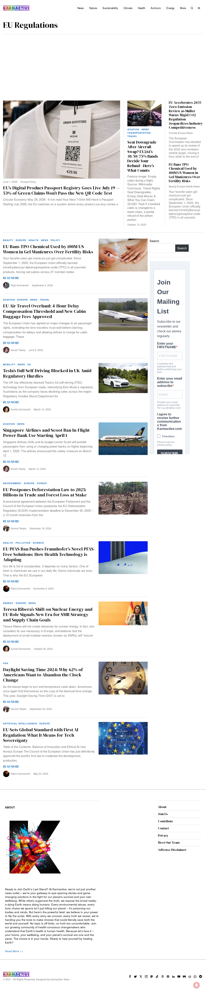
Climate (173, 133)
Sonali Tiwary (18, 350)
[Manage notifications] (196, 985)
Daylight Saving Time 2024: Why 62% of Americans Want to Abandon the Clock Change (43, 675)
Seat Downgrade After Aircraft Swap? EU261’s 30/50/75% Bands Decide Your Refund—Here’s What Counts (142, 156)
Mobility (9, 364)
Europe (25, 181)
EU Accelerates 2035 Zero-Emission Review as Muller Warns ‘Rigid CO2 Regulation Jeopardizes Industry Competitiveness (186, 115)
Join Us (163, 814)
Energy (8, 603)
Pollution (22, 542)
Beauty (172, 186)
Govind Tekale (18, 528)
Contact (163, 828)
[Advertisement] (103, 64)
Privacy (163, 835)
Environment (12, 483)
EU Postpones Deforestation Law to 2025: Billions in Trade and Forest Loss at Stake (45, 492)
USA (5, 663)
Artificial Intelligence (20, 723)
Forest (42, 483)
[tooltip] (130, 976)
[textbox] (52, 915)
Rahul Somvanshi (20, 588)
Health (189, 186)
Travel (132, 136)
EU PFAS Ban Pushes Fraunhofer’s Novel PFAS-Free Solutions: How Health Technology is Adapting (49, 554)
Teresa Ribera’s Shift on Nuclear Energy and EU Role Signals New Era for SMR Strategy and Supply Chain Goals (47, 614)
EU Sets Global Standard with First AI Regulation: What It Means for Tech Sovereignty (40, 735)
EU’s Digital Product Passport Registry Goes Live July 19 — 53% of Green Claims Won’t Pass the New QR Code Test (61, 190)
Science (38, 542)
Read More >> (14, 951)
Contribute (165, 821)
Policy (32, 181)
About (162, 807)
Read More (11, 278)
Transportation (139, 132)
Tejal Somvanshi (20, 285)
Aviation (133, 129)
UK (29, 364)
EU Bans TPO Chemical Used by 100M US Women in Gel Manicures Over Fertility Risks (184, 172)
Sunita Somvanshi (21, 409)
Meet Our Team (169, 842)
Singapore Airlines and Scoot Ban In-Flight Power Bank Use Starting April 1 (46, 432)
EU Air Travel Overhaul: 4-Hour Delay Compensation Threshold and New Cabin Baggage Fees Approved (44, 311)
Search (154, 241)
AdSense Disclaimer (172, 850)
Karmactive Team (59, 979)
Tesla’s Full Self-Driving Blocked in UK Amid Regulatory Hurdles (47, 373)
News (145, 129)
